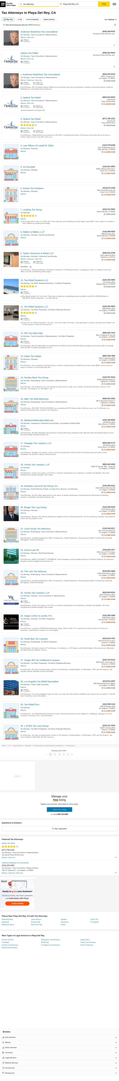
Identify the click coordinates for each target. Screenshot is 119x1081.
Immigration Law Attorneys (50, 945)
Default (111, 19)
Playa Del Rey (18, 745)
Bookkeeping (35, 380)
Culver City (94, 919)
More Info (30, 37)
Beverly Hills (35, 922)
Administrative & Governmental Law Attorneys (48, 745)
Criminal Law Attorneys (47, 235)
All (21, 19)
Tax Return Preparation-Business (42, 283)
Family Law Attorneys (88, 942)
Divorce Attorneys (87, 945)
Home (4, 745)
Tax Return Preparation (63, 283)
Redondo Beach (7, 919)
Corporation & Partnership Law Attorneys (45, 423)
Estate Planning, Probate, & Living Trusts (45, 489)
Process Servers (8, 940)
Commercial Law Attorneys (48, 256)
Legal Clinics (85, 940)
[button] (114, 4)
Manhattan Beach (8, 925)
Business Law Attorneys (69, 489)
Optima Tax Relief (29, 53)
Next (72, 754)
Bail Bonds (45, 942)
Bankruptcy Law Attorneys (50, 940)
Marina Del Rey (36, 925)
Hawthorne (64, 922)
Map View (9, 19)
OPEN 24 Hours (34, 25)
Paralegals (5, 942)
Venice (63, 925)
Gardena (64, 919)
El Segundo (94, 922)
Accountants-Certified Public (70, 423)
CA (9, 745)
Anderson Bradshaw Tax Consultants (39, 32)
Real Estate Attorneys (46, 553)
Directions (30, 80)
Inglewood (5, 922)
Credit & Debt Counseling (40, 684)
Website (23, 37)
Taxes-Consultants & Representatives (44, 35)
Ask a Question (61, 829)
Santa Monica (36, 919)
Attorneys (34, 148)
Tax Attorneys (25, 35)
